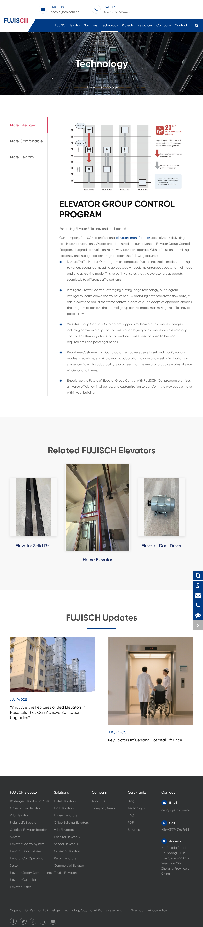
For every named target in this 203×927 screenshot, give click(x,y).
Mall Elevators (64, 808)
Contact (181, 25)
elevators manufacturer (133, 238)
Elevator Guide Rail (23, 880)
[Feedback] (198, 615)
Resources (145, 25)
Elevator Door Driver (162, 545)
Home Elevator (97, 559)
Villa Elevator (19, 815)
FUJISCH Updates (101, 617)
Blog (131, 801)
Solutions (90, 25)
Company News (103, 808)
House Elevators (65, 815)
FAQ (131, 815)
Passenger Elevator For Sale (29, 801)
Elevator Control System (27, 844)
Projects (128, 25)
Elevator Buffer (20, 887)
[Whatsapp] (198, 585)
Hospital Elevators (67, 837)
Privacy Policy (157, 910)
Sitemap (137, 910)
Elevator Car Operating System (26, 861)
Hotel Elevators (65, 801)
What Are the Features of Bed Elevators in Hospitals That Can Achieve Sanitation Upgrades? (48, 712)
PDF (131, 822)
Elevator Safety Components (31, 872)
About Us (98, 801)
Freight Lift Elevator (23, 822)
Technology (109, 25)
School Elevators (66, 844)
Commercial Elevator (69, 865)
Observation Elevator (25, 808)
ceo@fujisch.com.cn (65, 9)
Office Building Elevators (71, 822)
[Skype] (198, 575)
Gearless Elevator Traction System (29, 833)
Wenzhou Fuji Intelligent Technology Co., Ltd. (61, 910)
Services (134, 830)
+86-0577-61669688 (199, 605)
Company (163, 25)
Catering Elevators (67, 851)
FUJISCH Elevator (67, 25)
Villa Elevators (64, 830)
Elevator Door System (25, 851)
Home (90, 87)
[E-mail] (198, 595)
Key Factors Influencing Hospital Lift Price (145, 740)
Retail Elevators (65, 858)
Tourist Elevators (65, 872)
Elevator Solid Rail (33, 545)
